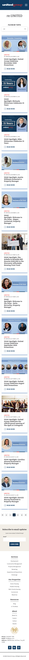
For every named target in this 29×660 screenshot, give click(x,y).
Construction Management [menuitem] (14, 564)
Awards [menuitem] (15, 624)
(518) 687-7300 (10, 637)
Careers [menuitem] (14, 618)
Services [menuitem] (14, 557)
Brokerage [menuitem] (14, 575)
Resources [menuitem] (14, 599)
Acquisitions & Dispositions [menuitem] (14, 572)
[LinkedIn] (14, 647)
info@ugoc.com (10, 638)
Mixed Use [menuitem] (14, 595)
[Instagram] (18, 647)
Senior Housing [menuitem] (14, 584)
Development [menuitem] (14, 561)
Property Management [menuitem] (14, 566)
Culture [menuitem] (14, 621)
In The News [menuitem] (14, 606)
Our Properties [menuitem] (14, 580)
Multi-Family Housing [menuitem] (14, 589)
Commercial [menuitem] (14, 592)
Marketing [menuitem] (14, 569)
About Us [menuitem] (14, 615)
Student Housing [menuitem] (14, 586)
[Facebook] (9, 647)
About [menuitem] (14, 611)
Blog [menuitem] (14, 604)
